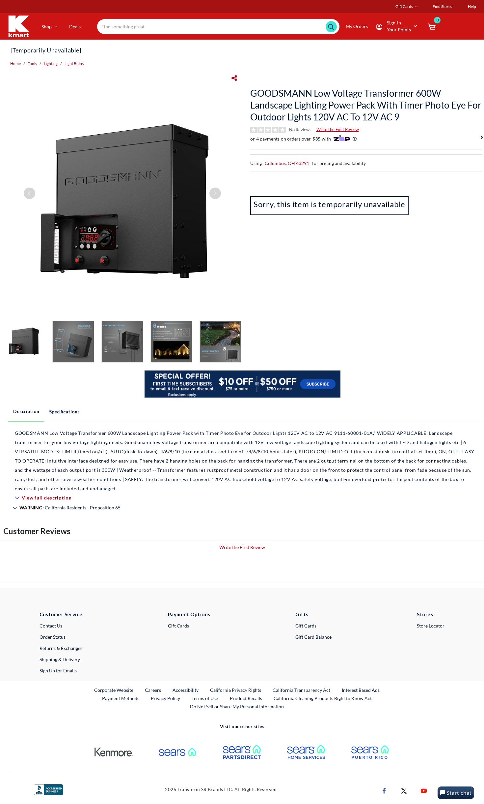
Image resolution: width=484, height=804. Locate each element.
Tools (32, 63)
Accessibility (186, 690)
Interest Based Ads (361, 690)
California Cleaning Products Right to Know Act (323, 698)
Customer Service (61, 614)
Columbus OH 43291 (287, 163)
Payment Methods (120, 698)
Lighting (51, 63)
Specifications (64, 411)
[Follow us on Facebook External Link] (384, 790)
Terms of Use (205, 698)
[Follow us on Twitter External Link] (404, 790)
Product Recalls (246, 698)
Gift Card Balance (313, 637)
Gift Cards (178, 625)
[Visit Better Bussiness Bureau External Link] (48, 789)
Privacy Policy (165, 698)
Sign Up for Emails (58, 670)
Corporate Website (114, 690)
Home (15, 63)
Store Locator (430, 625)
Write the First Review (337, 129)
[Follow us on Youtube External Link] (423, 790)
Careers (153, 690)
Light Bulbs (74, 63)
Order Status (53, 637)
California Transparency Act (301, 690)
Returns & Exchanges (61, 648)
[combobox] (218, 26)
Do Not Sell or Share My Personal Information (237, 706)
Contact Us (51, 625)
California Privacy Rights (235, 690)
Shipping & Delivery (60, 659)
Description (26, 411)
